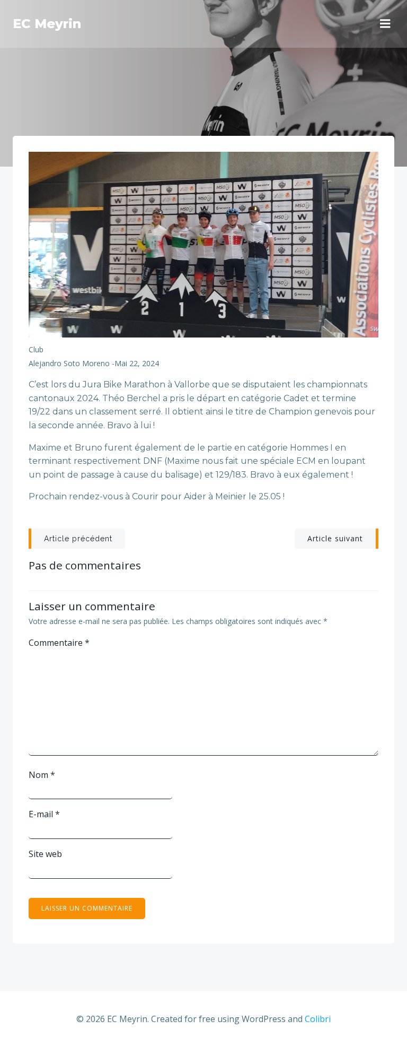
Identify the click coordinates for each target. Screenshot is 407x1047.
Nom (42, 775)
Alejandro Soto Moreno (69, 363)
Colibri (318, 1019)
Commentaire (59, 642)
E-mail (44, 814)
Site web (45, 854)
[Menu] (385, 24)
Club (36, 349)
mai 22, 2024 (136, 363)
